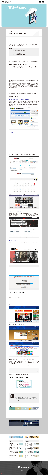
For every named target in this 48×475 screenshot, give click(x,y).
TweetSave (14, 268)
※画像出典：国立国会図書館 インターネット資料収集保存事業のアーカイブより (24, 322)
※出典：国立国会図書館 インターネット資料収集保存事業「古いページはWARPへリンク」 (18, 374)
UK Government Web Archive (15, 211)
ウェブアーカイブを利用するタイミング (17, 53)
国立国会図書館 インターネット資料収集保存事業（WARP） (19, 99)
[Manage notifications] (1, 473)
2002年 (33, 66)
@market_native (18, 400)
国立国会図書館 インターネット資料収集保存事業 (25, 129)
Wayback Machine (13, 146)
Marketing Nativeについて (18, 401)
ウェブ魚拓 (11, 132)
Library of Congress (13, 240)
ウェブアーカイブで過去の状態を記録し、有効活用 (19, 54)
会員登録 (40, 2)
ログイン (43, 2)
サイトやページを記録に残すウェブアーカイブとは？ (19, 50)
